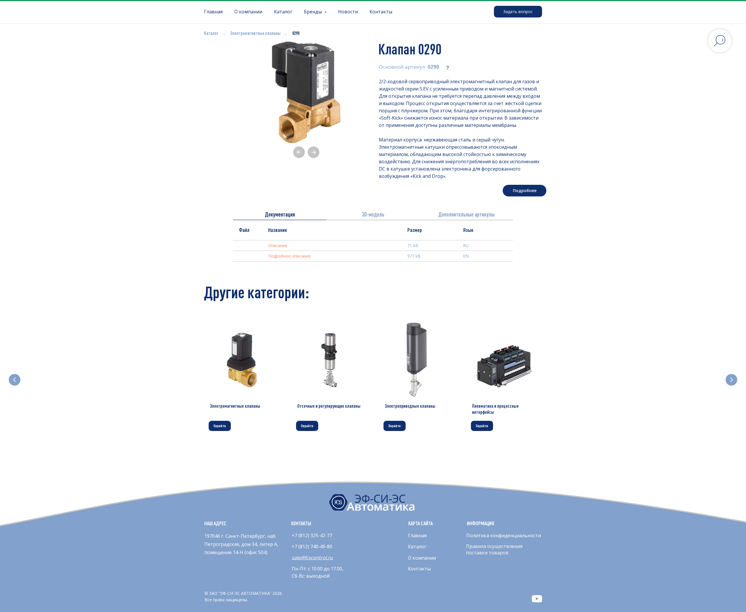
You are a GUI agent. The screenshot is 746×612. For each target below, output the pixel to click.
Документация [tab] (280, 214)
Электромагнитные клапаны (255, 33)
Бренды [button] (313, 11)
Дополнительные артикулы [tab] (466, 214)
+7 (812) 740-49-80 (312, 546)
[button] (518, 11)
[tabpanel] (373, 247)
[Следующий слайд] (731, 380)
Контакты (381, 11)
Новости (348, 11)
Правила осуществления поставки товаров (494, 549)
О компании (248, 11)
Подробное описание (289, 256)
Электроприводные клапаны (410, 406)
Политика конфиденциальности (503, 535)
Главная (213, 11)
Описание (277, 245)
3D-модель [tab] (373, 214)
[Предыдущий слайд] (14, 380)
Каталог (283, 11)
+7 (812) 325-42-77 (312, 535)
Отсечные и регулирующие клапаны (328, 406)
